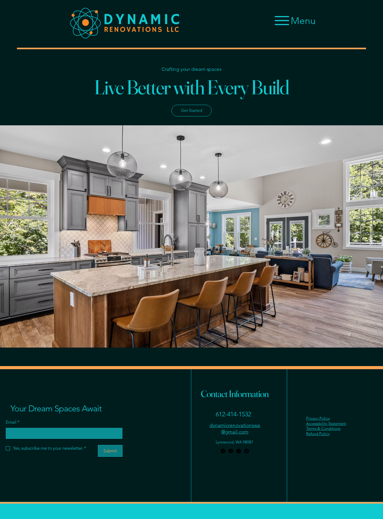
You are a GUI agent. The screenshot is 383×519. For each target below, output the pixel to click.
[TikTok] (246, 451)
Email (13, 422)
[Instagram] (231, 451)
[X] (239, 451)
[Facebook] (223, 451)
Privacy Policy (318, 418)
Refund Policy (318, 433)
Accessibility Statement (326, 423)
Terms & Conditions (323, 428)
